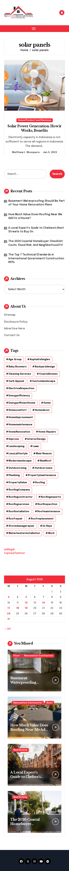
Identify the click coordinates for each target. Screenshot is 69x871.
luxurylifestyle (18, 453)
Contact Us (12, 335)
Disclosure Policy (15, 321)
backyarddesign (45, 367)
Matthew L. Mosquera (26, 152)
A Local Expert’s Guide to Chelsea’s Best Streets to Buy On (36, 229)
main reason (44, 453)
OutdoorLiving (17, 468)
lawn (36, 446)
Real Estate (20, 750)
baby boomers (18, 367)
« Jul (8, 628)
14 (43, 602)
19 (26, 608)
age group (15, 359)
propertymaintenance (42, 475)
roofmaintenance (48, 511)
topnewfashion (14, 553)
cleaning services (20, 374)
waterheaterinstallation (24, 533)
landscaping (16, 446)
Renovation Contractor (38, 656)
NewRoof (45, 461)
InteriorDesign (36, 439)
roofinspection (47, 504)
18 (17, 608)
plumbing (14, 475)
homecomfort (18, 410)
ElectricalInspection (21, 388)
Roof (50, 703)
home (47, 403)
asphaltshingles (40, 359)
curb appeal (16, 381)
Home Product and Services (34, 120)
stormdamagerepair (21, 526)
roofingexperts (51, 497)
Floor (16, 656)
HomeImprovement (21, 417)
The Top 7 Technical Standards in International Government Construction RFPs (36, 258)
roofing (40, 482)
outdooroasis (43, 468)
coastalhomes (48, 374)
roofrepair (16, 519)
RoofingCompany (19, 490)
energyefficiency (19, 396)
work (51, 533)
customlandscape (43, 381)
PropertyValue (18, 482)
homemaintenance (20, 424)
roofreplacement (42, 519)
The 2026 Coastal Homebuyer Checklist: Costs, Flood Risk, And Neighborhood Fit (35, 243)
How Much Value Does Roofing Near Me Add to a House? (35, 216)
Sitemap (9, 315)
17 (8, 608)
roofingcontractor (21, 497)
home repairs (47, 432)
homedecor (42, 410)
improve (14, 439)
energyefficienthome (22, 403)
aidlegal (9, 549)
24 (8, 613)
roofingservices (19, 504)
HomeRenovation (19, 432)
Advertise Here (14, 328)
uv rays (47, 526)
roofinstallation (19, 511)
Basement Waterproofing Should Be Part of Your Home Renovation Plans (36, 203)
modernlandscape (20, 461)
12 (26, 602)
